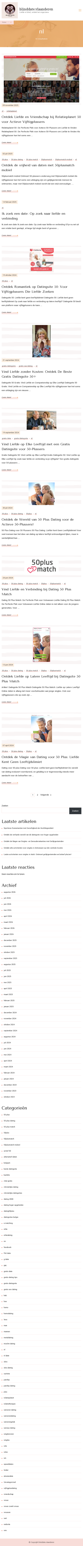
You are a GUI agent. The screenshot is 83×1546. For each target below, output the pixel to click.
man (5, 1325)
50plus (29, 514)
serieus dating (9, 1428)
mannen (7, 1332)
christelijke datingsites (13, 1193)
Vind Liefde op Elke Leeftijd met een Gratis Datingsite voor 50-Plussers (36, 446)
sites (6, 1452)
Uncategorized (10, 1482)
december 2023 (10, 1085)
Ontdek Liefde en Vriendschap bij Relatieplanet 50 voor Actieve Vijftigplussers (41, 119)
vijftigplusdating (10, 1488)
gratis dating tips (10, 1277)
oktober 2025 (9, 952)
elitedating (8, 1235)
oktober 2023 (9, 1097)
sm (5, 1458)
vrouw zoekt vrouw (11, 1506)
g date (6, 1259)
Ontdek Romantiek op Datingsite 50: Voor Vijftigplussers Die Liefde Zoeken (34, 289)
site (5, 1446)
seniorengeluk (9, 1422)
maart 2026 (8, 922)
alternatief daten (10, 1157)
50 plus (5, 159)
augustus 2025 (10, 964)
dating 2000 (8, 1199)
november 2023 (10, 1091)
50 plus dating (17, 159)
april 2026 (8, 916)
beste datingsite (10, 1169)
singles (7, 1440)
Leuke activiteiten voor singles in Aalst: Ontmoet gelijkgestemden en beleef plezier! (38, 854)
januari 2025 (9, 1007)
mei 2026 (7, 910)
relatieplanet (12, 111)
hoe (5, 1301)
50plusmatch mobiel (63, 159)
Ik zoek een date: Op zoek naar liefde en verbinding (33, 216)
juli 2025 (7, 970)
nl (2, 111)
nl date (6, 1356)
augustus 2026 (10, 892)
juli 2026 (7, 898)
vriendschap (9, 1494)
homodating (8, 1314)
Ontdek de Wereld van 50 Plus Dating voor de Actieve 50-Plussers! (38, 522)
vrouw (6, 1500)
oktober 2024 (9, 1025)
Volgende (44, 795)
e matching (8, 1223)
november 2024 (10, 1019)
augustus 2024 (10, 1037)
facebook (7, 1247)
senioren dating (10, 1410)
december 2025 (10, 940)
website (7, 1524)
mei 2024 (7, 1055)
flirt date (7, 1253)
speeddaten (8, 1464)
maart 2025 (8, 994)
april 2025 (8, 988)
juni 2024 (7, 1049)
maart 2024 (8, 1067)
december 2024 (10, 1013)
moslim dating (9, 1344)
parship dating (9, 1386)
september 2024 (10, 1031)
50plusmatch (46, 159)
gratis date (6, 438)
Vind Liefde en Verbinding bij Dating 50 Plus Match (36, 591)
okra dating (8, 1368)
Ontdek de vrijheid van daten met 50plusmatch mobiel (38, 167)
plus (5, 1392)
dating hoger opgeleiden (13, 1205)
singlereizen (9, 1434)
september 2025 (10, 958)
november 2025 (10, 946)
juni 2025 (7, 976)
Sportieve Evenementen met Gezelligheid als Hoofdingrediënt (28, 828)
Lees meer (7, 142)
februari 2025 (9, 1000)
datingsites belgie (11, 1217)
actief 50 (7, 1151)
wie (5, 1530)
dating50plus (9, 1211)
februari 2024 (9, 1073)
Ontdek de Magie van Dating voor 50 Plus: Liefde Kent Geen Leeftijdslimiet (40, 759)
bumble (7, 1175)
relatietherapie (10, 1404)
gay (5, 1265)
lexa (5, 1320)
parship (7, 1380)
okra (5, 1362)
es (5, 1241)
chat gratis (8, 1181)
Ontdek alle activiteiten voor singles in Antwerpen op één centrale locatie (33, 848)
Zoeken (5, 806)
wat (5, 1518)
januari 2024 (9, 1079)
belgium (7, 1163)
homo (6, 1307)
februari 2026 (9, 928)
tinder (6, 1470)
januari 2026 (9, 934)
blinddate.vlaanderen (36, 9)
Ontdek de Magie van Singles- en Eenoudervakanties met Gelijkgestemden (34, 841)
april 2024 (8, 1061)
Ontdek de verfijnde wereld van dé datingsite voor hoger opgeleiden (31, 835)
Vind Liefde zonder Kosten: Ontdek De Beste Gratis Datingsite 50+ (37, 374)
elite (5, 1229)
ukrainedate (8, 1476)
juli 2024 (7, 1043)
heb (5, 1295)
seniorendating (10, 1416)
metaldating (8, 1338)
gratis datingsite (9, 366)
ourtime (7, 1374)
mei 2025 (7, 982)
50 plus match (32, 159)
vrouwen (7, 1512)
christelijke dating (11, 1187)
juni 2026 (7, 904)
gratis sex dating (26, 366)
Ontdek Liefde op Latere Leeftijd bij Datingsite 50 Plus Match (41, 678)
